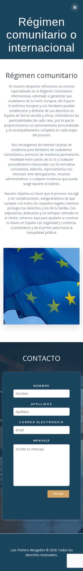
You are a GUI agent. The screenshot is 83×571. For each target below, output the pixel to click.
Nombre (41, 385)
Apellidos (41, 404)
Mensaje (41, 440)
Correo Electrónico (41, 422)
